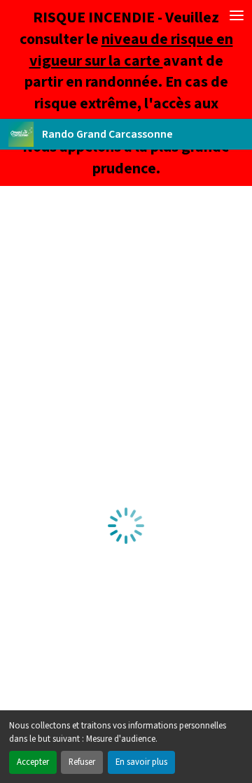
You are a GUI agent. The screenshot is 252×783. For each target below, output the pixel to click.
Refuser (82, 762)
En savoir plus (141, 762)
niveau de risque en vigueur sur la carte (131, 50)
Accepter (33, 762)
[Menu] (236, 15)
